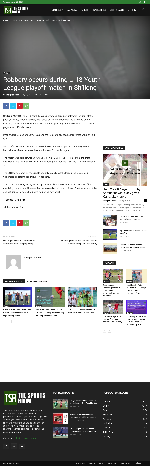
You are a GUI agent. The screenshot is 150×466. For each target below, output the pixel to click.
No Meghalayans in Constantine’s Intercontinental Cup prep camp (19, 242)
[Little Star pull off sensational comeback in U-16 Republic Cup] (60, 432)
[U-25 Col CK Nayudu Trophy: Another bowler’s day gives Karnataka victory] (125, 170)
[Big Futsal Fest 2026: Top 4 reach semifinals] (110, 234)
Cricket (106, 184)
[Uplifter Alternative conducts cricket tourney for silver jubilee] (110, 248)
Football (14, 20)
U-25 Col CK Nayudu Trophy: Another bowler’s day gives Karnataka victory (122, 193)
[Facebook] (135, 2)
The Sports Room (12, 95)
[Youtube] (144, 2)
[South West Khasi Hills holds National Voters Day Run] (110, 220)
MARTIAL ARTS (117, 9)
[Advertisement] (125, 121)
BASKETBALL (99, 9)
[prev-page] (5, 321)
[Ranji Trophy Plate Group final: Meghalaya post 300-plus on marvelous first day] (136, 276)
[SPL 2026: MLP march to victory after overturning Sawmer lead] (82, 297)
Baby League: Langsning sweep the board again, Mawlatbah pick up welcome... (112, 290)
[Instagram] (140, 2)
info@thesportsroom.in (25, 438)
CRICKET (85, 9)
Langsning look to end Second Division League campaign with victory (78, 242)
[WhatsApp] (26, 106)
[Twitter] (13, 106)
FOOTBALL (55, 9)
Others (132, 9)
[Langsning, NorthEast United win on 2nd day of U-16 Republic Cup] (60, 404)
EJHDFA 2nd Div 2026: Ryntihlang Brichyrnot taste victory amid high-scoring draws (17, 313)
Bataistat (72, 9)
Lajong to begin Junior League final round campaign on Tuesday (112, 319)
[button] (143, 10)
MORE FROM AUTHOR (37, 281)
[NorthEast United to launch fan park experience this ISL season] (60, 418)
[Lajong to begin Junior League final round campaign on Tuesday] (113, 307)
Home (5, 20)
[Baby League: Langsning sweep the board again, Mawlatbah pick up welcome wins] (113, 276)
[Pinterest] (20, 106)
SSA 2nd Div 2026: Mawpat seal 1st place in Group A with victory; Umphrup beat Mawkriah (49, 313)
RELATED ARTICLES (14, 281)
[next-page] (10, 321)
